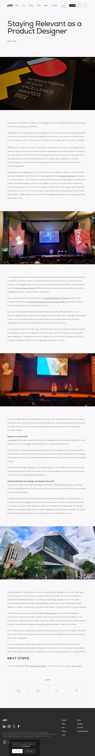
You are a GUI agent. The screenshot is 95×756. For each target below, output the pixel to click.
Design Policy (51, 613)
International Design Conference (57, 298)
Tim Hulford (12, 440)
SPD (17, 5)
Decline (30, 751)
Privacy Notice (82, 731)
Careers (55, 5)
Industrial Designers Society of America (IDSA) (46, 302)
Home (64, 720)
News (63, 5)
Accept (17, 751)
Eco (23, 5)
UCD (38, 5)
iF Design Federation (67, 176)
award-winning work (38, 666)
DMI (12, 292)
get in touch (76, 666)
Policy (31, 5)
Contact (73, 5)
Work (46, 5)
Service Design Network (25, 288)
